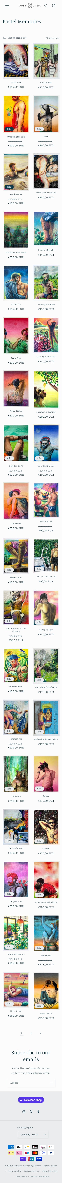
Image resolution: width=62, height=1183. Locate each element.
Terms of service (31, 1171)
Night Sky (16, 304)
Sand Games (16, 194)
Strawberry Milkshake (46, 902)
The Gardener (16, 686)
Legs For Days (16, 466)
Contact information (39, 1176)
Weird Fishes (16, 411)
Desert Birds (46, 1013)
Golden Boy (46, 82)
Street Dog (16, 82)
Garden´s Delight (46, 250)
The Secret (16, 523)
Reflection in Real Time (46, 739)
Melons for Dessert (46, 356)
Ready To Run (46, 629)
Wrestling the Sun (16, 136)
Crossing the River (46, 304)
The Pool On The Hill (46, 576)
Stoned (45, 848)
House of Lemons (15, 954)
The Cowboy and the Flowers (16, 629)
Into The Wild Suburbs (46, 687)
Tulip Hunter (16, 901)
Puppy (46, 796)
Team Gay (16, 358)
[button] (7, 5)
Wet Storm (46, 955)
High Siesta (16, 1011)
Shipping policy (49, 1171)
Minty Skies (16, 577)
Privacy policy (14, 1171)
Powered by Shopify (32, 1166)
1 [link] (21, 1033)
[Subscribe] (51, 1083)
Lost (46, 136)
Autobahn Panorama (15, 252)
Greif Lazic (17, 1166)
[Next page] (40, 1033)
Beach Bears (46, 521)
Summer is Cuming (46, 412)
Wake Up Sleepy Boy (46, 192)
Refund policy (50, 1166)
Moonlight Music (46, 466)
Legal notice (21, 1176)
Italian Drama (16, 848)
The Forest (16, 796)
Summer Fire (16, 739)
